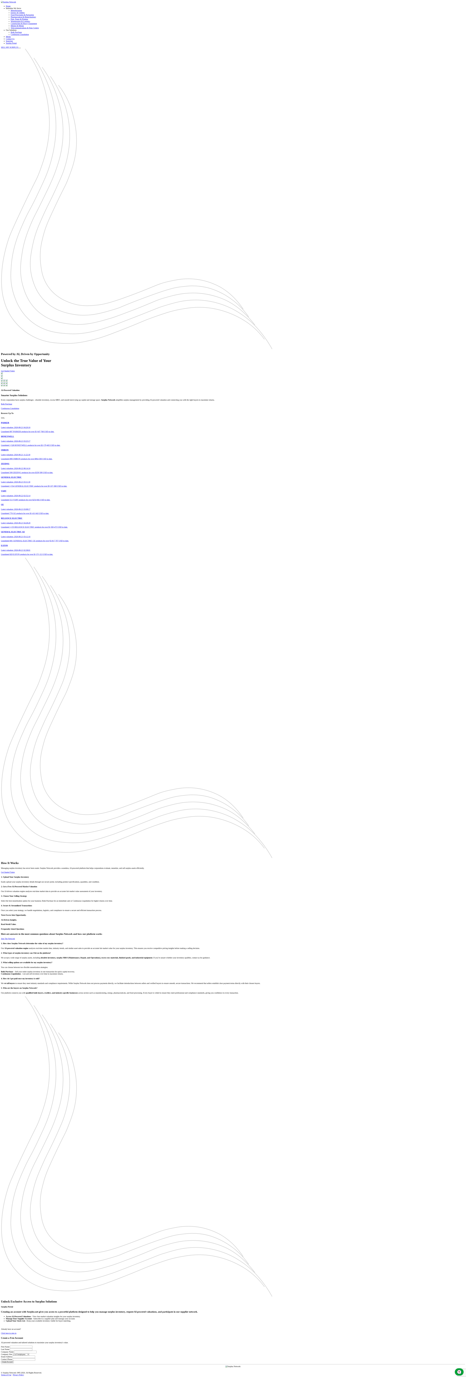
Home (8, 6)
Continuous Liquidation (20, 34)
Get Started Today (8, 371)
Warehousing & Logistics (20, 21)
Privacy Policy (18, 1375)
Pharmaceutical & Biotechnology (23, 17)
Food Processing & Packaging (22, 15)
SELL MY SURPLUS (10, 47)
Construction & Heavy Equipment (24, 24)
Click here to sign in (8, 1333)
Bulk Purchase (16, 32)
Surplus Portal (11, 43)
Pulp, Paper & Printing (19, 19)
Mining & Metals (17, 26)
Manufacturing (16, 10)
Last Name (5, 1349)
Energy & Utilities (18, 13)
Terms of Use (6, 1375)
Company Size (6, 1354)
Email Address (6, 1357)
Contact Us (10, 39)
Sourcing (9, 41)
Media (8, 37)
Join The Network (8, 939)
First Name (5, 1347)
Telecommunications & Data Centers (25, 28)
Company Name (7, 1352)
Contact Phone (6, 1359)
